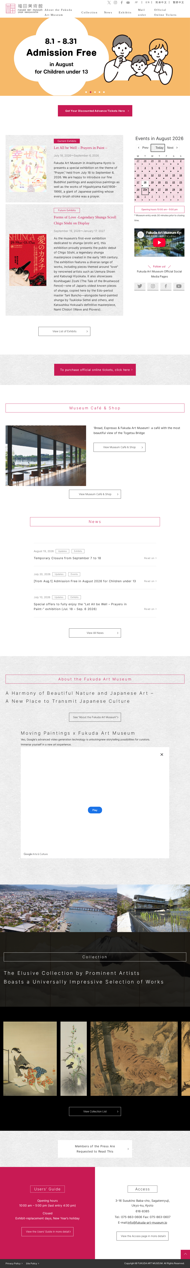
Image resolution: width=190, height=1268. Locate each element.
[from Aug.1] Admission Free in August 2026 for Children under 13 (85, 581)
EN (148, 2)
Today (159, 147)
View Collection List (95, 1111)
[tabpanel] (95, 56)
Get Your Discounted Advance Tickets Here (95, 110)
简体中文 (161, 2)
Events (74, 574)
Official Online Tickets (165, 12)
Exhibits (125, 12)
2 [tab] (90, 92)
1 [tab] (86, 92)
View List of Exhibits (64, 331)
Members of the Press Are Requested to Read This (95, 1148)
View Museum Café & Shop (119, 447)
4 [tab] (99, 92)
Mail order (142, 12)
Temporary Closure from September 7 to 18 (67, 558)
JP (136, 2)
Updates (62, 551)
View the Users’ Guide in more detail (47, 1231)
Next (170, 147)
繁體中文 (178, 2)
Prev (145, 147)
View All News (95, 632)
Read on (149, 558)
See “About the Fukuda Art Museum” (95, 717)
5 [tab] (104, 92)
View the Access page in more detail (142, 1236)
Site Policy (31, 1263)
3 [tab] (95, 92)
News (108, 12)
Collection (89, 12)
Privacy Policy (13, 1263)
